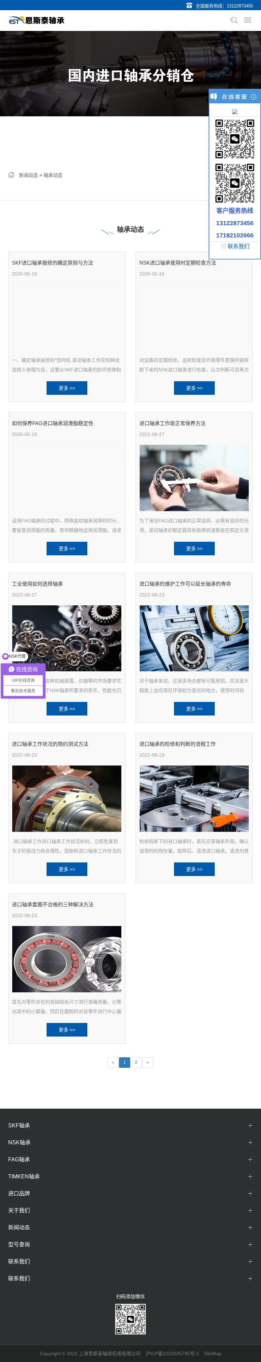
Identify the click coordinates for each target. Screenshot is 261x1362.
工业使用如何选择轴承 (37, 584)
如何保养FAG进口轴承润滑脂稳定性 (52, 423)
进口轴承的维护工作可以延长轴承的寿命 (185, 584)
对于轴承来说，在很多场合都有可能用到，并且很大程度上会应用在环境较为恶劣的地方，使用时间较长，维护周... (194, 690)
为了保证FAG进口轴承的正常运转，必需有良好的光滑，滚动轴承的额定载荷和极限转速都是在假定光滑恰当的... (194, 530)
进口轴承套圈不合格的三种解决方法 (52, 904)
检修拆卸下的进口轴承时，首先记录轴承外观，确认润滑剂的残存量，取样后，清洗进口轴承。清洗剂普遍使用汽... (194, 851)
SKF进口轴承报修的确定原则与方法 (52, 263)
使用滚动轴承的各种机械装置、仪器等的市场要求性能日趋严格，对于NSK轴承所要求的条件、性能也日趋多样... (66, 690)
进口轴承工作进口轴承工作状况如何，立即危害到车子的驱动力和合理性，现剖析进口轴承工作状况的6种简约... (66, 851)
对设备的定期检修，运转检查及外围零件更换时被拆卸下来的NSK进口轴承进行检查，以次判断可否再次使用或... (194, 369)
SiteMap (213, 1353)
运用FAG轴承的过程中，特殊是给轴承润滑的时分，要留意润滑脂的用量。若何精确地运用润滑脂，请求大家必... (66, 530)
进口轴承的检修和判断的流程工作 (177, 744)
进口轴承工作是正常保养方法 (172, 423)
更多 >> (67, 388)
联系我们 (238, 246)
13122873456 (240, 6)
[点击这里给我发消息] (235, 111)
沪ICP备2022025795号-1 (172, 1353)
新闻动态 (28, 175)
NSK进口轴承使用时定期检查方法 (177, 263)
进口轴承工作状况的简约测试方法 (50, 744)
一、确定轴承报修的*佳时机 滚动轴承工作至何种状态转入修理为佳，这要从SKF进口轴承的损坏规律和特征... (66, 369)
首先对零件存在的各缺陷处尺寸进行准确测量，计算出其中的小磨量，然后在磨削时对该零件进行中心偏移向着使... (66, 1011)
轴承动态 (53, 175)
